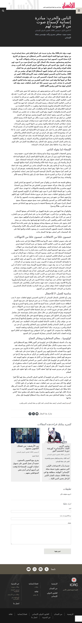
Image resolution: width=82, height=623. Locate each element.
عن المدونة (15, 584)
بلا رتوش (35, 595)
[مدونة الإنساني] (41, 5)
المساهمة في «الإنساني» (15, 598)
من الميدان (53, 588)
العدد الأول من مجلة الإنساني (36, 403)
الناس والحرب (23, 403)
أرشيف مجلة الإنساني (50, 403)
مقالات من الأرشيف (13, 594)
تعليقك (69, 523)
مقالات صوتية (15, 587)
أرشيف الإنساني (61, 403)
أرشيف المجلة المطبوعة (15, 590)
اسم (70, 508)
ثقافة (36, 592)
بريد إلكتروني (65, 515)
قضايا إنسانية (33, 584)
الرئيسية (54, 584)
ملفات (36, 587)
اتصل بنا (16, 603)
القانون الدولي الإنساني (42, 30)
